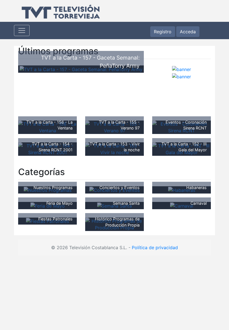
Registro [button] (162, 31)
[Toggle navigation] (22, 30)
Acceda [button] (188, 31)
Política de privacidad (155, 247)
